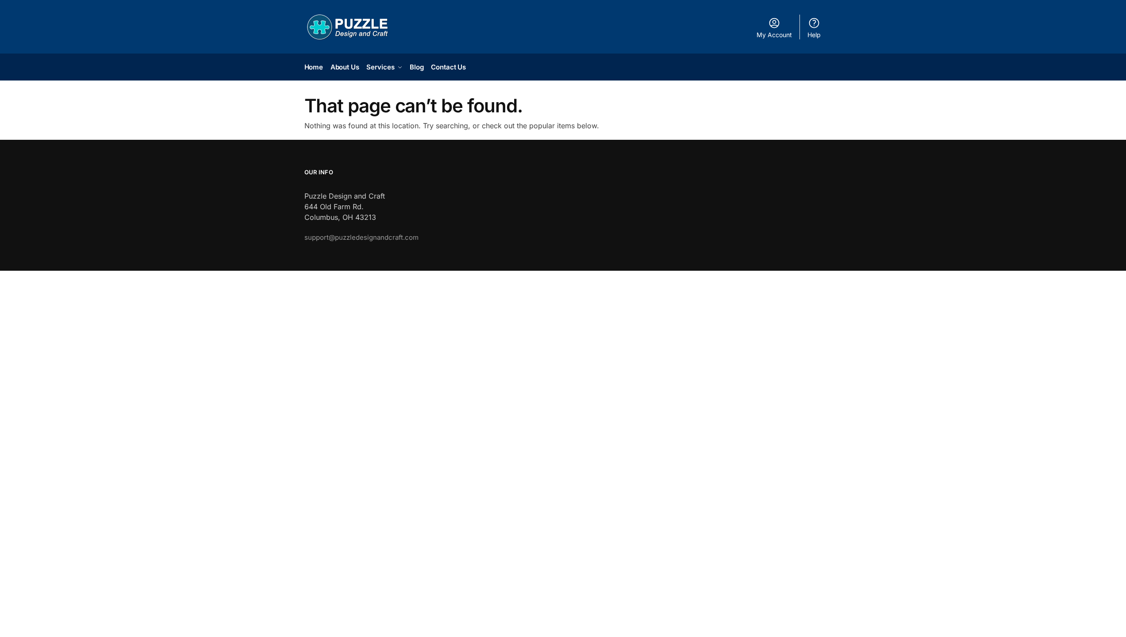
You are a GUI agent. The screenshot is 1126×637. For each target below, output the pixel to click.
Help (814, 34)
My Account (774, 34)
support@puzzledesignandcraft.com (361, 237)
